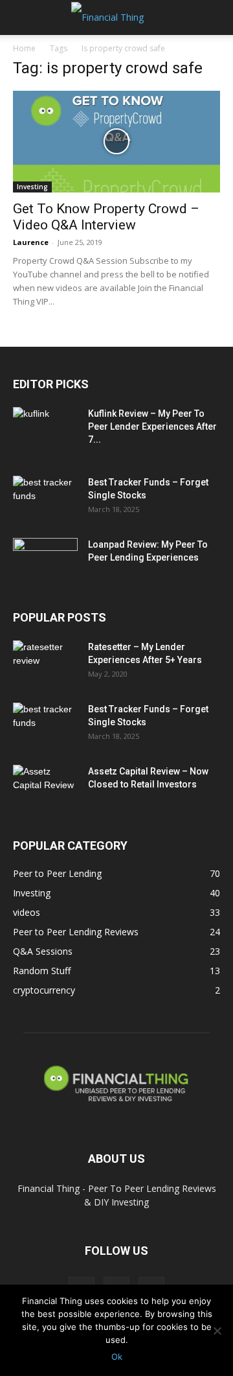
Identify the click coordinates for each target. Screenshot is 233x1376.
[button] (22, 17)
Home (24, 48)
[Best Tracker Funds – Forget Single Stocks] (45, 498)
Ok (116, 1356)
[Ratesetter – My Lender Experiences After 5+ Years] (45, 663)
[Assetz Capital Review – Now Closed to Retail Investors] (45, 787)
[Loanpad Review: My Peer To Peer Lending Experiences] (45, 560)
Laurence (31, 242)
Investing (32, 186)
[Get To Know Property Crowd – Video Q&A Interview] (116, 141)
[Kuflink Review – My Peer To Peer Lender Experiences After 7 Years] (45, 429)
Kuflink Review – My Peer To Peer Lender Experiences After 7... (152, 426)
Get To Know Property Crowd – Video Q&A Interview (106, 217)
